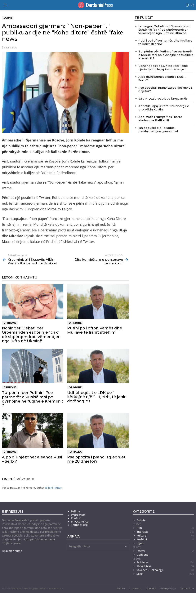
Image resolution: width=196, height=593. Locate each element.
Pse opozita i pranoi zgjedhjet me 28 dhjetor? (96, 459)
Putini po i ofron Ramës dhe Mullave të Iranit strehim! (94, 330)
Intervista (165, 531)
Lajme (140, 543)
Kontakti (76, 518)
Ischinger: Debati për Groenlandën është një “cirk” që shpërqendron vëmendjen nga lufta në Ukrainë (31, 334)
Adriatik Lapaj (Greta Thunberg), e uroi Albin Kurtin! (163, 107)
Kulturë (165, 535)
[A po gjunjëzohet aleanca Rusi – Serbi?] (32, 430)
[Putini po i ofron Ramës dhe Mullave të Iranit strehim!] (98, 301)
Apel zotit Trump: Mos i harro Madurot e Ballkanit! (160, 118)
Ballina (75, 511)
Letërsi (165, 551)
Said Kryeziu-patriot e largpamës (163, 98)
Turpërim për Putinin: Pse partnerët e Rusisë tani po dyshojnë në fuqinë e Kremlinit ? (32, 399)
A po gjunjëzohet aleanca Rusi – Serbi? (32, 459)
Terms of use (79, 525)
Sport (165, 574)
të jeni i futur (53, 487)
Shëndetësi (165, 566)
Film (165, 528)
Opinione (9, 322)
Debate (141, 520)
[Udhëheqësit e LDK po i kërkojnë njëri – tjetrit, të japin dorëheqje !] (98, 366)
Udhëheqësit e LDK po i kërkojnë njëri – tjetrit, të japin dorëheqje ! (97, 396)
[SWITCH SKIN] (187, 5)
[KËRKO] (192, 5)
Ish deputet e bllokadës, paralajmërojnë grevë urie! (158, 129)
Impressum (78, 515)
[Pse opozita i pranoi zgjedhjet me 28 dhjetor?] (98, 430)
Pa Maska (75, 451)
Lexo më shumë (12, 551)
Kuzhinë (165, 539)
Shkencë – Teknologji (165, 570)
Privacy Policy (79, 521)
